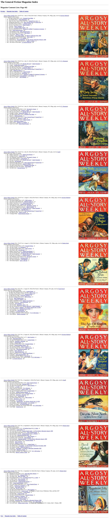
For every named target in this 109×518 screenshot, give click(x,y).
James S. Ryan (25, 389)
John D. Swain (22, 212)
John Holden (28, 166)
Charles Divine (20, 493)
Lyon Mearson (24, 259)
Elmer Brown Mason (19, 121)
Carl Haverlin (21, 396)
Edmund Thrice (26, 384)
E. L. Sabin (35, 428)
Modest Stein (65, 243)
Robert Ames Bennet (28, 154)
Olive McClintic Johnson (30, 473)
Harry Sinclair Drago (29, 22)
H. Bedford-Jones (27, 428)
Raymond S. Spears (31, 109)
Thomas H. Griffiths (27, 29)
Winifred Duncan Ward (25, 308)
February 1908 (37, 39)
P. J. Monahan (64, 61)
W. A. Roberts (34, 433)
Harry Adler (30, 37)
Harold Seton (20, 401)
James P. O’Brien (27, 164)
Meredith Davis (25, 209)
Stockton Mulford (64, 15)
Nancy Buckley (18, 441)
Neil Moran (24, 73)
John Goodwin (31, 337)
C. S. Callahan (23, 38)
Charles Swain (24, 491)
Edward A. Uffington (20, 496)
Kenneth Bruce (18, 500)
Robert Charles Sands (27, 431)
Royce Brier (23, 499)
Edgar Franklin (26, 25)
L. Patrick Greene (27, 23)
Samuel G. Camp (22, 118)
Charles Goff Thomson (25, 204)
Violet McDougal (23, 19)
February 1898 (33, 500)
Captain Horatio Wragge (24, 481)
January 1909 (44, 431)
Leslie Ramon (26, 492)
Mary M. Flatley (22, 476)
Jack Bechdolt (18, 161)
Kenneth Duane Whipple (27, 252)
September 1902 (32, 448)
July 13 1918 (33, 307)
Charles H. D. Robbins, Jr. (20, 485)
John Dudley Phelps (19, 487)
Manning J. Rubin (21, 449)
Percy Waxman (21, 479)
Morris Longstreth (21, 314)
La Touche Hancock (26, 42)
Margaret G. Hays (21, 304)
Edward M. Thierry (23, 113)
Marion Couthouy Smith (21, 452)
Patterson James (24, 258)
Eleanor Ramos (25, 433)
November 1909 (36, 445)
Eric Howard (21, 250)
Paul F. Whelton (18, 26)
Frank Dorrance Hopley (23, 213)
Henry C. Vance (19, 34)
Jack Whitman (23, 77)
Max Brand (27, 33)
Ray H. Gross (19, 488)
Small (58, 152)
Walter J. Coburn (30, 41)
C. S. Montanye (22, 247)
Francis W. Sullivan (19, 299)
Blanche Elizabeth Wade (23, 435)
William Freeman (18, 115)
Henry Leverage (25, 346)
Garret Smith (22, 156)
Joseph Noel (38, 22)
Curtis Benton (24, 158)
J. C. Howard (19, 400)
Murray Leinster (30, 207)
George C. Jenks (25, 110)
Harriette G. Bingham (20, 341)
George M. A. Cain (33, 21)
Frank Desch (61, 288)
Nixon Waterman (21, 39)
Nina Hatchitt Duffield (21, 349)
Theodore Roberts (22, 439)
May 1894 (34, 35)
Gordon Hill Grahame (19, 65)
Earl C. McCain (23, 260)
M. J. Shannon (26, 388)
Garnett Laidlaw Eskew (20, 27)
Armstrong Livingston (39, 29)
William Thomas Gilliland (22, 392)
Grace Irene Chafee (19, 35)
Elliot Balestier (27, 437)
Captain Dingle (29, 291)
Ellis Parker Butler (17, 338)
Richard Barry (18, 342)
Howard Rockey (21, 168)
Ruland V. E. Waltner (22, 122)
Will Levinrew (28, 200)
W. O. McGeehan (34, 312)
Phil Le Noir (32, 292)
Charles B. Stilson (26, 67)
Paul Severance (22, 480)
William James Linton (23, 503)
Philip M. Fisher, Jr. (18, 70)
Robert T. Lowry (19, 443)
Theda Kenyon (19, 406)
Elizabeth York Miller (28, 18)
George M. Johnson (25, 295)
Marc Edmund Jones (25, 31)
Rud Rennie (27, 356)
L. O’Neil (17, 386)
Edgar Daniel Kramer (18, 30)
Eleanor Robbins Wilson (20, 345)
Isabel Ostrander (36, 63)
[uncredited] (21, 445)
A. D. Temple (31, 75)
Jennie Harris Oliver (19, 352)
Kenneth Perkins (29, 246)
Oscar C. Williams (19, 307)
